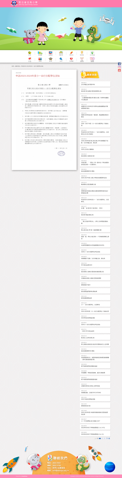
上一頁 (96, 438)
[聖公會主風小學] (24, 3)
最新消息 (17, 66)
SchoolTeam (24, 476)
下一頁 (108, 438)
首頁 (13, 66)
